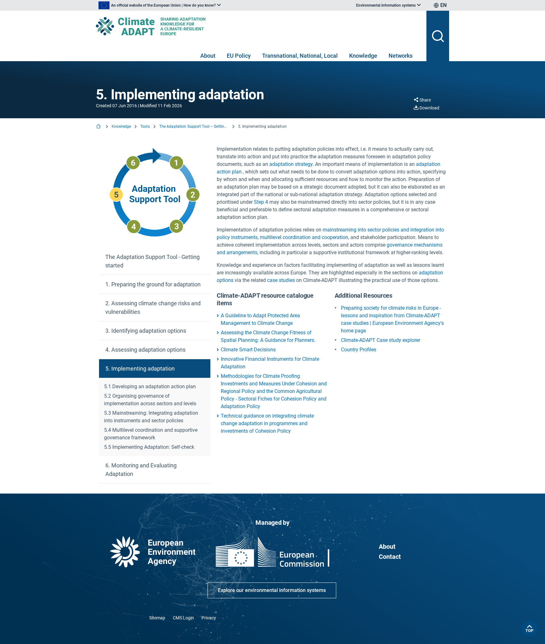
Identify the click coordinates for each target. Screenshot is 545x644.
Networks (401, 55)
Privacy (209, 617)
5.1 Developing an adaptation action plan (150, 386)
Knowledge (363, 55)
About (207, 55)
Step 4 (261, 202)
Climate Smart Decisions (248, 350)
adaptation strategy (291, 164)
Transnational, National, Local (300, 55)
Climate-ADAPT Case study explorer (380, 340)
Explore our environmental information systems (272, 590)
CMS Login (183, 617)
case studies (281, 280)
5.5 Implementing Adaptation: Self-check (149, 447)
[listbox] (159, 5)
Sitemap (157, 617)
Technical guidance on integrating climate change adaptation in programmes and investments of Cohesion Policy (267, 423)
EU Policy (239, 55)
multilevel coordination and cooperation (304, 237)
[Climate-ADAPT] (258, 26)
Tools (145, 126)
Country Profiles (358, 350)
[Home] (99, 127)
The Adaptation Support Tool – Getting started (194, 126)
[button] (154, 261)
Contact (390, 556)
